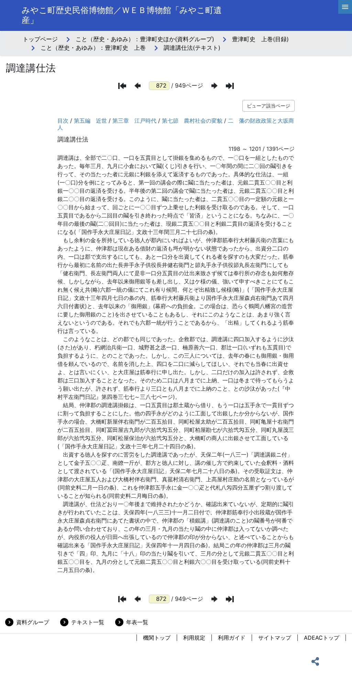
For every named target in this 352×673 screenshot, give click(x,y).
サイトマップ (274, 637)
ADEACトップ (321, 637)
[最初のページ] (122, 86)
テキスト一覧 (87, 622)
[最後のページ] (230, 86)
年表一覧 (137, 622)
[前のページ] (137, 85)
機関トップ (156, 637)
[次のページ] (214, 85)
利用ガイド (231, 637)
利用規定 (194, 637)
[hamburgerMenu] (345, 7)
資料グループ (32, 622)
